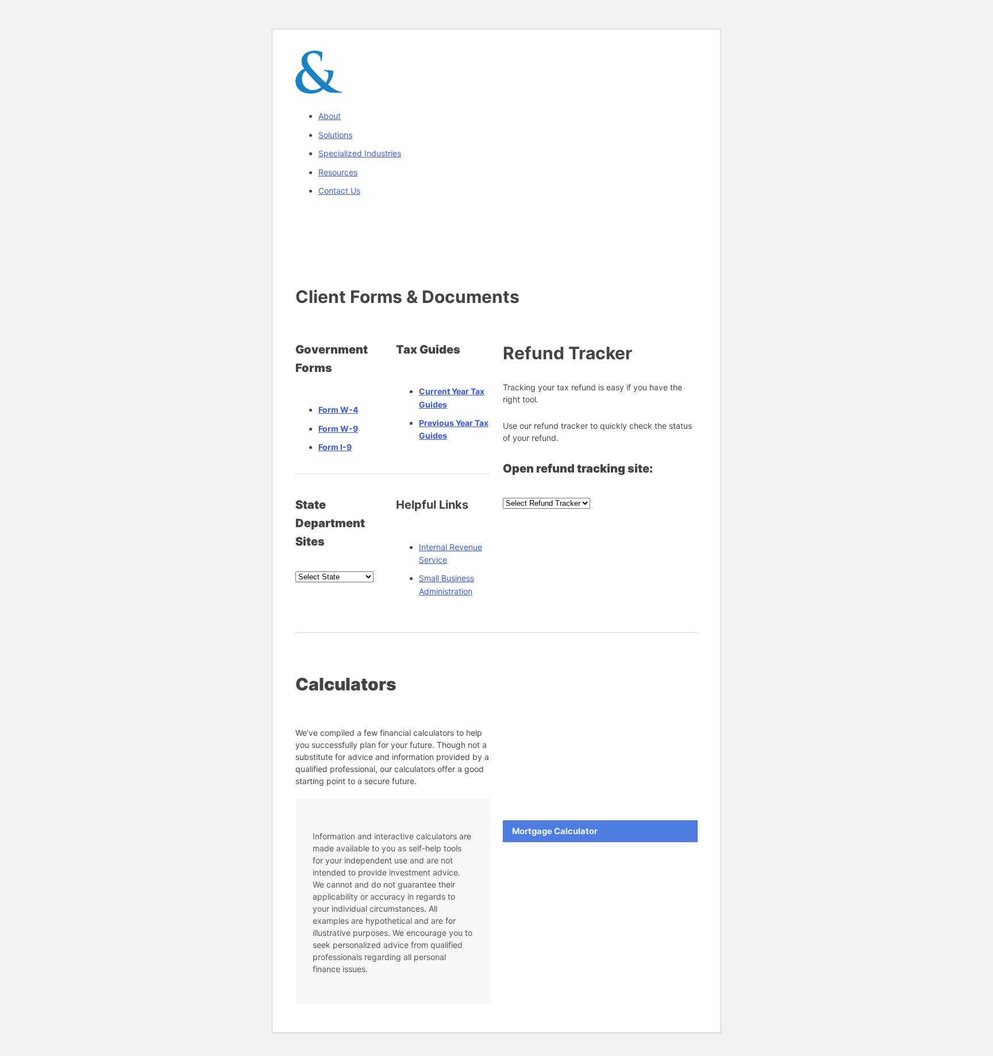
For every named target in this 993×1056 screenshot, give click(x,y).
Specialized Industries (359, 153)
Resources (337, 172)
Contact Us (339, 190)
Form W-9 (338, 428)
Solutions (335, 135)
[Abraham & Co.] (367, 86)
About (329, 116)
